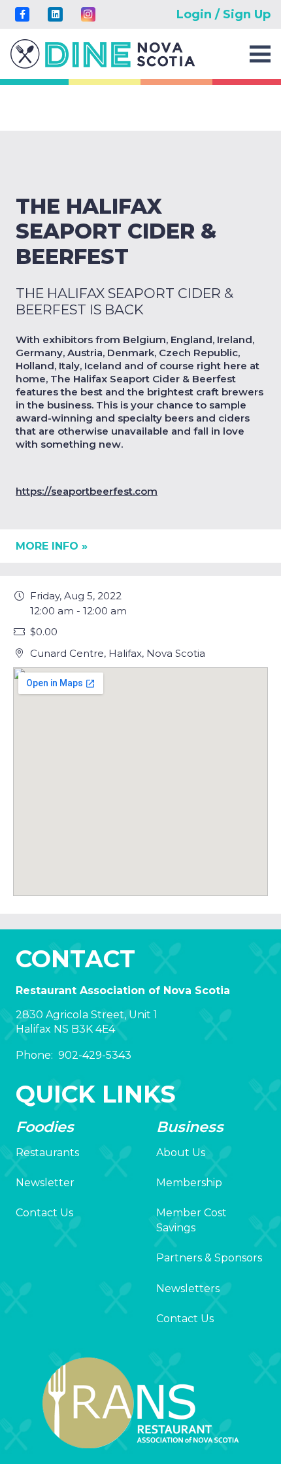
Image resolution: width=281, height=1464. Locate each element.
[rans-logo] (102, 54)
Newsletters (188, 1288)
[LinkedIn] (55, 14)
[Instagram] (88, 14)
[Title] (22, 14)
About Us (180, 1152)
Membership (189, 1182)
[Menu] (260, 54)
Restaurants (47, 1152)
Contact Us (44, 1212)
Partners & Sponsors (209, 1258)
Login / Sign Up (223, 14)
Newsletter (45, 1182)
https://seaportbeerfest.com (86, 491)
